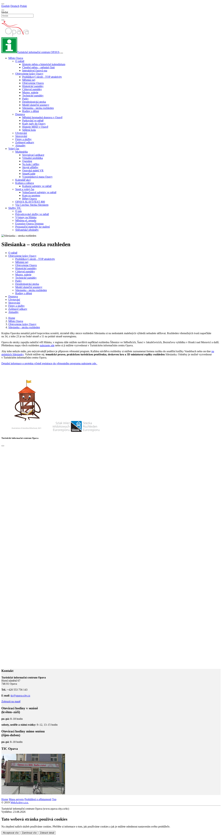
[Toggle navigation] (61, 53)
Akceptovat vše (11, 832)
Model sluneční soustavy (35, 104)
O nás (18, 211)
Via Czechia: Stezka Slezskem (31, 204)
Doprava (13, 296)
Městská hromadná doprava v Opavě (42, 117)
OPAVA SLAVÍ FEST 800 (30, 201)
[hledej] (2, 19)
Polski (23, 6)
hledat (4, 12)
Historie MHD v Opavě (35, 126)
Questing (27, 161)
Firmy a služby (23, 139)
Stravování (21, 136)
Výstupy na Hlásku (25, 217)
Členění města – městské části (38, 67)
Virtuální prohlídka (32, 158)
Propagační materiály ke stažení (32, 226)
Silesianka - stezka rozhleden (38, 108)
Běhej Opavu (29, 198)
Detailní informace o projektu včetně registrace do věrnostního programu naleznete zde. (49, 363)
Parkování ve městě (33, 120)
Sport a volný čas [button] (24, 189)
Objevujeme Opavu (33, 83)
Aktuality (20, 145)
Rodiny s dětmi (30, 111)
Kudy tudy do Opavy (34, 123)
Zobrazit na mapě (10, 701)
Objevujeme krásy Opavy (22, 255)
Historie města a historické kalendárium (43, 64)
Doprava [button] (20, 114)
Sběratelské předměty (27, 229)
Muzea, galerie (30, 92)
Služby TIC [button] (14, 207)
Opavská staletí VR (33, 170)
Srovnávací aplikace (33, 154)
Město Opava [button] (15, 58)
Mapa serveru (16, 799)
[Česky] (2, 3)
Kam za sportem (31, 195)
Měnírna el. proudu (25, 220)
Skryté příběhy (30, 167)
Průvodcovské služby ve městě (32, 214)
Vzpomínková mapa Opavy (37, 176)
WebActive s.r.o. (19, 802)
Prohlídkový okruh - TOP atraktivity (42, 76)
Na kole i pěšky (30, 164)
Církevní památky (32, 89)
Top (54, 799)
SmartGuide (28, 173)
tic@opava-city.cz (20, 695)
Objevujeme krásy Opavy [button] (29, 73)
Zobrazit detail (47, 832)
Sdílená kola (29, 129)
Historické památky (33, 86)
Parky (25, 98)
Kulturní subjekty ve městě (37, 186)
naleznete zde (47, 345)
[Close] (2, 445)
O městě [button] (19, 61)
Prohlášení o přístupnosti (37, 799)
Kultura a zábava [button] (24, 182)
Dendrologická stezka (34, 101)
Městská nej (28, 79)
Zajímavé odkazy (24, 142)
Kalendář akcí (23, 179)
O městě (12, 252)
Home (4, 799)
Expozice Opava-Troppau (29, 223)
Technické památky (33, 95)
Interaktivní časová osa (34, 70)
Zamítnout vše (29, 832)
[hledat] (2, 10)
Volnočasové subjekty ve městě (39, 192)
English (5, 6)
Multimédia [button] (21, 151)
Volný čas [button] (13, 148)
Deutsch (14, 6)
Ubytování (21, 133)
